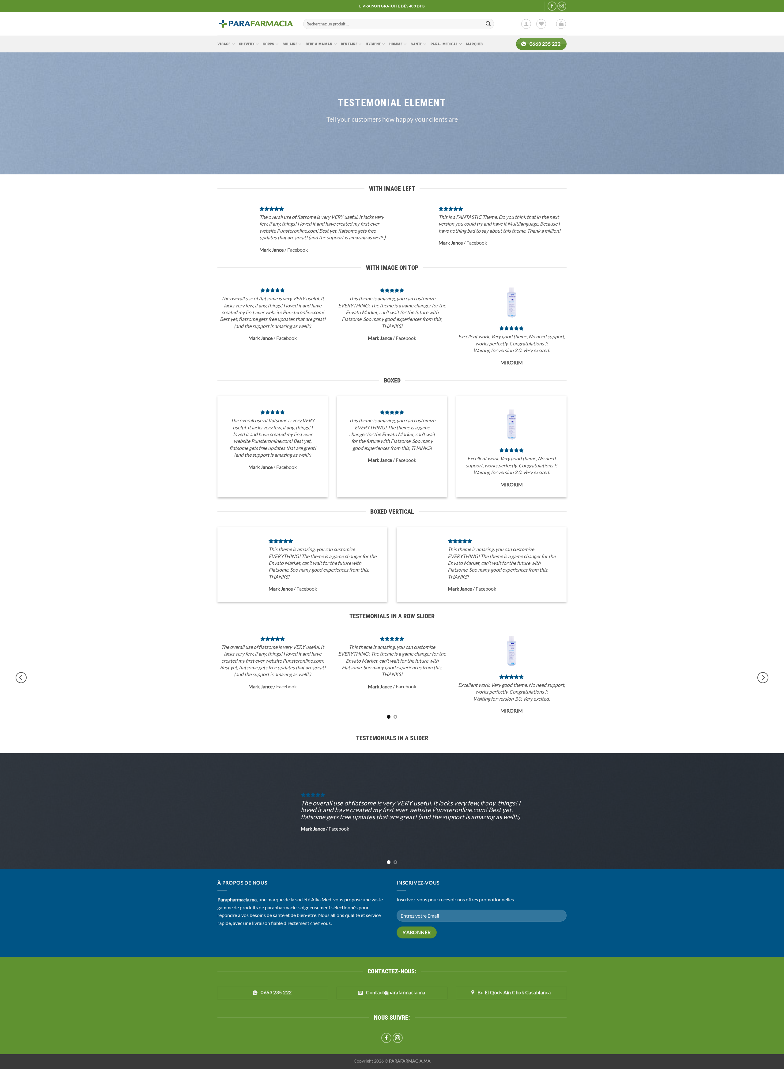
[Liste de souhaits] (541, 24)
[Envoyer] (488, 24)
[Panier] (561, 24)
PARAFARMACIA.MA (410, 1060)
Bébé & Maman (319, 44)
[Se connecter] (526, 24)
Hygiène (373, 44)
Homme (395, 44)
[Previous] (21, 677)
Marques (474, 44)
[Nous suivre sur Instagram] (561, 6)
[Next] (762, 677)
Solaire (290, 44)
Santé (416, 44)
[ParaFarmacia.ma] (255, 24)
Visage (224, 44)
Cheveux (246, 44)
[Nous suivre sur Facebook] (552, 6)
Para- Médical (444, 44)
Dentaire (349, 44)
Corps (268, 44)
